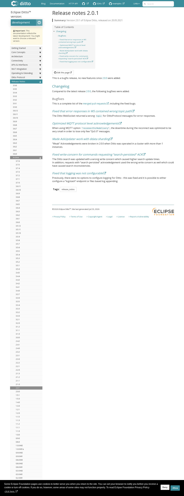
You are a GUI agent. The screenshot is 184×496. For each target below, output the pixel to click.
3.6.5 (18, 204)
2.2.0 (18, 370)
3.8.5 (15, 136)
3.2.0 (18, 323)
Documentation (57, 3)
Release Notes (18, 81)
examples (117, 3)
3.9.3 (15, 96)
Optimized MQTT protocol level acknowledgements (71, 46)
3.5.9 (18, 236)
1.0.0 (18, 434)
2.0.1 (18, 388)
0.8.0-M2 (19, 463)
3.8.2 (15, 146)
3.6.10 (18, 190)
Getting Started (19, 48)
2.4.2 (18, 341)
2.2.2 (18, 362)
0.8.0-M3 (19, 460)
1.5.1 (18, 395)
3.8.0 (15, 154)
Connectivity (17, 60)
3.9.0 (15, 107)
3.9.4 (15, 92)
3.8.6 (15, 132)
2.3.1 (18, 355)
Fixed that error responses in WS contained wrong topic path (72, 40)
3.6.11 (18, 186)
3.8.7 (15, 128)
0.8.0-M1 (19, 467)
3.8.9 (15, 121)
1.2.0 (18, 413)
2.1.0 (18, 384)
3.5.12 (18, 226)
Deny (164, 487)
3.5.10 (18, 233)
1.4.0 (18, 402)
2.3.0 (18, 359)
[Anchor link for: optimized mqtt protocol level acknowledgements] (77, 47)
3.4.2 (18, 283)
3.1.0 (18, 334)
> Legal (109, 216)
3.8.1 (15, 150)
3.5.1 (18, 265)
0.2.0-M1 (19, 478)
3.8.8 (15, 125)
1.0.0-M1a (20, 449)
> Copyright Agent (94, 216)
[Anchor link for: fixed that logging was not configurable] (59, 64)
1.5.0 (18, 398)
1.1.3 (18, 420)
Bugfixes (62, 35)
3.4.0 (18, 290)
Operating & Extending (22, 73)
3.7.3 (18, 172)
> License (120, 216)
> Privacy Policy (59, 216)
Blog (43, 3)
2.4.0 (18, 348)
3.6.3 (18, 211)
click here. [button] (10, 491)
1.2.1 (18, 409)
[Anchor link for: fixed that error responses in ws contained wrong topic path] (84, 42)
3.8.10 (15, 118)
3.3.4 (18, 305)
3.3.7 (18, 294)
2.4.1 (18, 344)
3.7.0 (18, 182)
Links (135, 3)
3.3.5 (18, 301)
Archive (16, 157)
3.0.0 (18, 337)
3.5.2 (18, 262)
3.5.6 (18, 247)
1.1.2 (18, 424)
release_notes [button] (68, 189)
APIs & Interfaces (20, 64)
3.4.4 (18, 276)
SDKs (99, 3)
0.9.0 (18, 438)
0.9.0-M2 (19, 452)
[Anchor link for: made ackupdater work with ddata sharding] (68, 53)
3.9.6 (15, 85)
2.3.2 (18, 352)
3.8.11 (15, 114)
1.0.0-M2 (19, 445)
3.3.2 (18, 312)
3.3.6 (18, 298)
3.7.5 (18, 164)
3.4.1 (18, 287)
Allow (175, 488)
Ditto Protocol (18, 77)
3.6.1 (18, 218)
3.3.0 (18, 316)
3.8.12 (15, 110)
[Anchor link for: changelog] (67, 31)
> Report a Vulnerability (139, 216)
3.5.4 (18, 254)
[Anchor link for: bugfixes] (67, 36)
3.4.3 (18, 280)
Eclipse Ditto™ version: (21, 14)
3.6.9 (18, 193)
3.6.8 (18, 197)
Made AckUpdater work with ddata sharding (80, 139)
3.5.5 (18, 251)
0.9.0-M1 (19, 456)
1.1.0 (18, 431)
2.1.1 (18, 380)
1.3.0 (18, 406)
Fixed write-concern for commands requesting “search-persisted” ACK (73, 57)
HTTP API (73, 3)
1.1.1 (18, 427)
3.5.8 (18, 240)
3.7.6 (18, 161)
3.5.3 (18, 258)
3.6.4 (18, 208)
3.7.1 (18, 179)
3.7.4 (18, 168)
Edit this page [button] (62, 72)
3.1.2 (18, 326)
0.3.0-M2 (19, 471)
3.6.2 (18, 215)
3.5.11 (18, 229)
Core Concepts (18, 52)
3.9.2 (15, 100)
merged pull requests (94, 103)
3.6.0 (18, 222)
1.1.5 (18, 416)
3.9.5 (15, 89)
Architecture (17, 56)
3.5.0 (18, 269)
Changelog (61, 31)
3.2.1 (18, 319)
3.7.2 (18, 175)
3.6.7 (18, 200)
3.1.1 (18, 330)
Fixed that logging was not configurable (75, 61)
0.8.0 (18, 442)
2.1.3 (18, 373)
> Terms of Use (76, 216)
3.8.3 (15, 143)
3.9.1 (15, 103)
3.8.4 (15, 139)
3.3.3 (18, 308)
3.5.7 (18, 244)
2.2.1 (18, 366)
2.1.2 (18, 377)
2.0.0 (18, 391)
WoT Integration (19, 69)
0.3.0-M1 (19, 474)
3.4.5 (18, 272)
